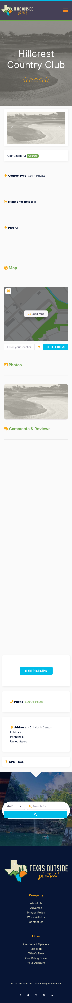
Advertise (36, 908)
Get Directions (56, 347)
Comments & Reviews (30, 428)
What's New (36, 953)
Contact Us (36, 922)
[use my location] (38, 347)
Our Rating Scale (36, 958)
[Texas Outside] (17, 10)
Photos (15, 364)
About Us (36, 903)
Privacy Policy (36, 912)
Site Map (36, 948)
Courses (32, 156)
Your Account (36, 962)
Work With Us (36, 917)
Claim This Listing (36, 671)
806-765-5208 (34, 701)
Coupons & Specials (36, 944)
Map (13, 267)
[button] (11, 128)
